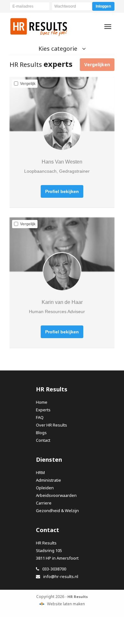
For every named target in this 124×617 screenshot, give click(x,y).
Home (41, 402)
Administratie (48, 480)
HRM (40, 472)
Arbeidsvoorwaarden (56, 495)
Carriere (44, 503)
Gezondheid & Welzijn (57, 510)
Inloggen (103, 6)
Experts (43, 410)
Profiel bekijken (62, 191)
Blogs (41, 432)
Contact (43, 440)
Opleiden (45, 488)
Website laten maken (66, 604)
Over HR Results (51, 425)
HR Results (39, 26)
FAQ (40, 417)
